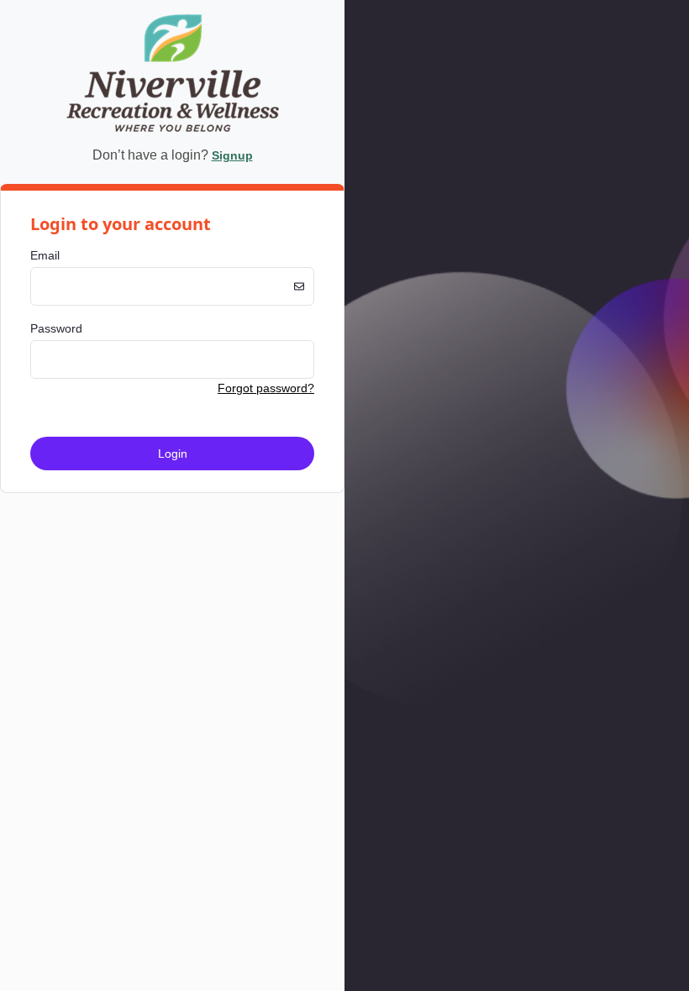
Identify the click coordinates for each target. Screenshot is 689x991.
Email (45, 255)
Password (56, 328)
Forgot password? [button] (266, 388)
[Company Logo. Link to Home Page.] (172, 129)
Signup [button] (232, 155)
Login (172, 453)
